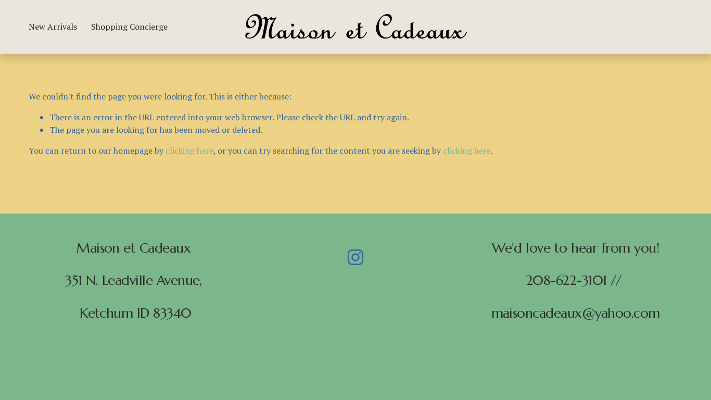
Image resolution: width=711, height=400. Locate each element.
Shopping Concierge (129, 26)
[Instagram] (355, 257)
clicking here (189, 150)
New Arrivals (53, 26)
